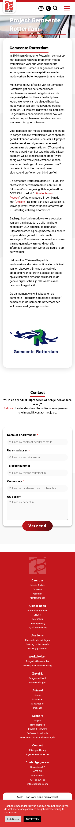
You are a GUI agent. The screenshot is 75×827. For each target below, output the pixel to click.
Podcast (37, 708)
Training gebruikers (37, 648)
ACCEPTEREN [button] (32, 819)
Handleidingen (37, 724)
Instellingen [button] (13, 819)
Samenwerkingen (37, 682)
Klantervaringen (37, 598)
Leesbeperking (37, 623)
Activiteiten (37, 699)
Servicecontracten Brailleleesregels (37, 737)
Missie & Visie (38, 585)
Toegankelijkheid (37, 678)
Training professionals (37, 644)
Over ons (37, 580)
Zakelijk (37, 673)
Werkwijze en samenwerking (37, 665)
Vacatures (37, 593)
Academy (37, 635)
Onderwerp (15, 481)
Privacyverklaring (37, 750)
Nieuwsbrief (37, 703)
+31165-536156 (37, 779)
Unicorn (20, 201)
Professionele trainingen (37, 640)
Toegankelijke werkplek (37, 661)
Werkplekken (37, 656)
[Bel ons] (48, 8)
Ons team (37, 589)
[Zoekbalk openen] (55, 8)
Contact (37, 745)
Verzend (37, 525)
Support (37, 716)
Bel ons (8, 408)
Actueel (37, 690)
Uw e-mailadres (18, 450)
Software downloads (37, 733)
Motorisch (37, 619)
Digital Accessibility (37, 627)
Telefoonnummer (18, 465)
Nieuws (37, 695)
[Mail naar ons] (41, 8)
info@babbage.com (37, 784)
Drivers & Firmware (37, 729)
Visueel (37, 614)
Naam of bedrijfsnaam (22, 435)
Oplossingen (37, 606)
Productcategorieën (37, 610)
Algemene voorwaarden (37, 754)
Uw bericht (14, 496)
